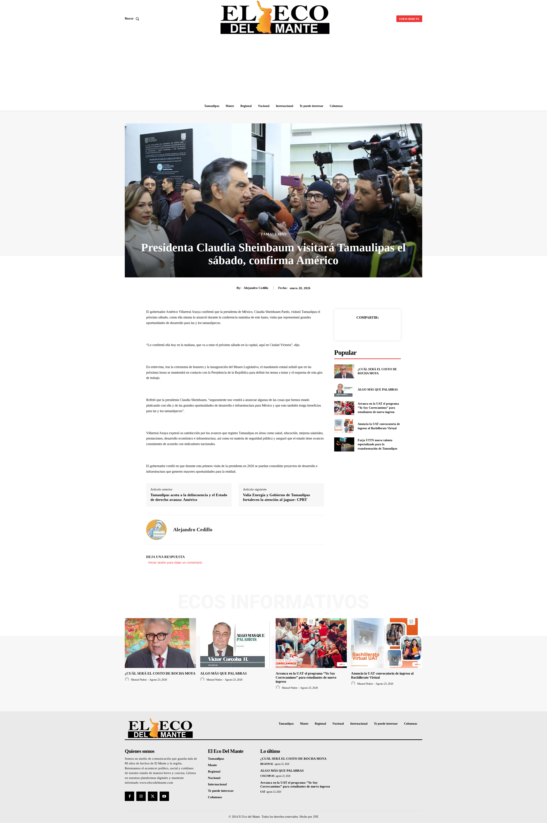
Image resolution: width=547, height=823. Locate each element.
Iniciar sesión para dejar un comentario (175, 562)
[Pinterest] (372, 328)
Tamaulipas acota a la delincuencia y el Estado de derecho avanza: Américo (188, 497)
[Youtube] (164, 796)
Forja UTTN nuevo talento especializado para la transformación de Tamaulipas (377, 444)
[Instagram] (141, 796)
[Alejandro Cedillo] (156, 530)
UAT (262, 791)
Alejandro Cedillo (256, 288)
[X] (362, 328)
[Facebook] (352, 328)
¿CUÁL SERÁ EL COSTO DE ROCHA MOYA (160, 673)
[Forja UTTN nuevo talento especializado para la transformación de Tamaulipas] (344, 444)
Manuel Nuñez (139, 679)
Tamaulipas (273, 234)
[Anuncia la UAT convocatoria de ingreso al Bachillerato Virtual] (344, 426)
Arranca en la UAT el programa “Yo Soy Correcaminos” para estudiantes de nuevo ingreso (378, 408)
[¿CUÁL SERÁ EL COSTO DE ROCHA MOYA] (344, 371)
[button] (133, 18)
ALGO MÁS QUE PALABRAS (378, 389)
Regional (267, 763)
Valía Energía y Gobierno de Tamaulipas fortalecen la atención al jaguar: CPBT (276, 497)
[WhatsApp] (382, 328)
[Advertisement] (273, 69)
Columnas (267, 775)
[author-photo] (127, 679)
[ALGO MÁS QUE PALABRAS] (344, 390)
